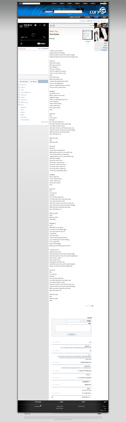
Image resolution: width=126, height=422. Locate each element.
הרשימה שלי (33, 81)
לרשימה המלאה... (44, 122)
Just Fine (23, 112)
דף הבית (104, 406)
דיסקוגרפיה (104, 50)
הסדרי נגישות (103, 410)
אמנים (59, 9)
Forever (23, 97)
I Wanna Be (23, 100)
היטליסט (77, 3)
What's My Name (25, 120)
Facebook (37, 406)
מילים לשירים (66, 9)
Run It (22, 105)
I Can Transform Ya (25, 92)
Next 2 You (23, 85)
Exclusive (88, 41)
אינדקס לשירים (81, 406)
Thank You (23, 107)
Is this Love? (24, 117)
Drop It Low (23, 95)
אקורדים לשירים (59, 408)
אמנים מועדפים (24, 81)
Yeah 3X (23, 87)
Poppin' (22, 115)
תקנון (105, 408)
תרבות (62, 3)
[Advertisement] (71, 311)
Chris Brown (82, 21)
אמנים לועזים (96, 21)
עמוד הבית (103, 21)
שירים (73, 9)
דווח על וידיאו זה (21, 49)
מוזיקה (85, 3)
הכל (80, 9)
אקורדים (105, 48)
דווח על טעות (89, 305)
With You (89, 21)
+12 (54, 3)
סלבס (69, 3)
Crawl (22, 90)
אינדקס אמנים (60, 406)
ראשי (93, 3)
